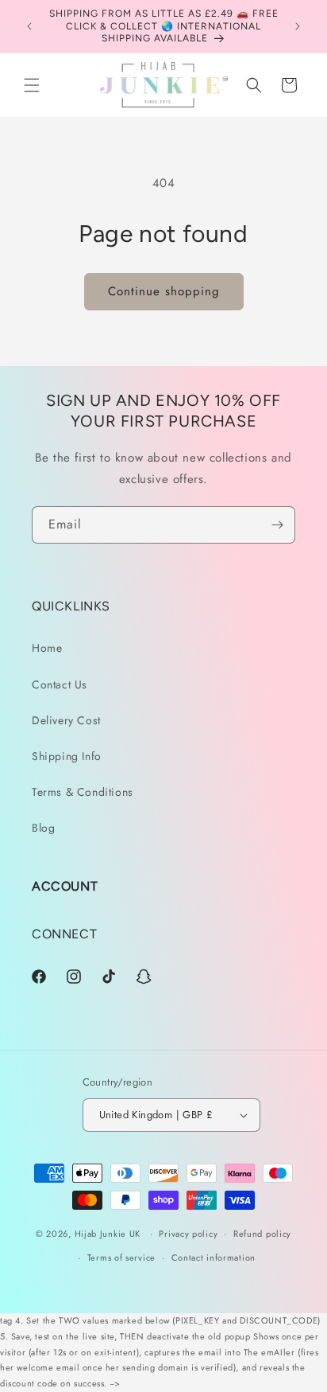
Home (47, 648)
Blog (43, 828)
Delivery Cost (66, 720)
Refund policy (262, 1233)
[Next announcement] (297, 26)
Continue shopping (164, 291)
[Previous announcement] (29, 26)
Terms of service (121, 1257)
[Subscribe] (277, 525)
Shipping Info (67, 756)
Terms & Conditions (82, 792)
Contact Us (59, 684)
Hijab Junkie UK (108, 1233)
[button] (31, 85)
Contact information (213, 1257)
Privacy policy (188, 1233)
